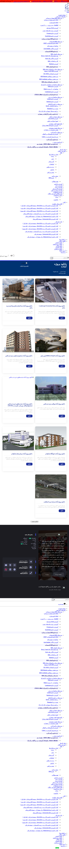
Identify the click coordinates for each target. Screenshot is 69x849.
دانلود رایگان (62, 241)
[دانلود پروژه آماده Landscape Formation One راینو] (51, 290)
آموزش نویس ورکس (56, 190)
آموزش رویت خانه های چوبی (50, 30)
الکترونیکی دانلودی (57, 204)
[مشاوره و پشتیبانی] (31, 562)
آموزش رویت (58, 187)
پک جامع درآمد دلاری (52, 139)
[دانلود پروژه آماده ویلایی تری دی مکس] (51, 388)
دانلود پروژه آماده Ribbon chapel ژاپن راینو (53, 356)
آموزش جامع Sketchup (52, 101)
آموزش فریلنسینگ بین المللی (50, 134)
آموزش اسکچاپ (57, 192)
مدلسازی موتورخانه (52, 46)
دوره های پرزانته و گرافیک (55, 104)
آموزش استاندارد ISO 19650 (51, 73)
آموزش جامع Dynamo (52, 33)
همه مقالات (55, 181)
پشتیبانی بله (25, 566)
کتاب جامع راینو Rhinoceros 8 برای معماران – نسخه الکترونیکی (41, 216)
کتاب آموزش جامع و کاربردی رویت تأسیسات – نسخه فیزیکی (41, 231)
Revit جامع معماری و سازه (51, 20)
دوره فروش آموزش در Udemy (50, 136)
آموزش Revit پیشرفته (52, 28)
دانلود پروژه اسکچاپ (24, 266)
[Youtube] (6, 565)
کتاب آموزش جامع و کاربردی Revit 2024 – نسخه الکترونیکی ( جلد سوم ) (39, 211)
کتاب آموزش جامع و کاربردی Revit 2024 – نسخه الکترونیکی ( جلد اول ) (39, 205)
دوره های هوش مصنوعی (55, 128)
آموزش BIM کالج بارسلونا (51, 71)
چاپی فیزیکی (58, 221)
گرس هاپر (51, 161)
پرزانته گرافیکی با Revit (52, 106)
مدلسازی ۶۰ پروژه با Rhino (51, 89)
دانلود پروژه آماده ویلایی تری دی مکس (54, 404)
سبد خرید (61, 604)
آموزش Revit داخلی (53, 118)
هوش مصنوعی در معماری (51, 129)
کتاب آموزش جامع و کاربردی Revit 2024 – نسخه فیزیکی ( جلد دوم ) (40, 226)
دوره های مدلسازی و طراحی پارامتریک (51, 84)
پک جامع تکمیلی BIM (52, 66)
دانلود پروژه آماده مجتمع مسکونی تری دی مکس (18, 356)
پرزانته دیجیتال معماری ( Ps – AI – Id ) (48, 111)
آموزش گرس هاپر (57, 189)
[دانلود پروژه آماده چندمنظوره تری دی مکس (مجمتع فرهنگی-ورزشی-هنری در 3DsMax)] (18, 388)
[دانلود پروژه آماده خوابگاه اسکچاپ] (51, 438)
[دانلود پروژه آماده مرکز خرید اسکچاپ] (51, 486)
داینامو (52, 169)
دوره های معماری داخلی (55, 117)
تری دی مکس (50, 167)
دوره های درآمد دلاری (56, 132)
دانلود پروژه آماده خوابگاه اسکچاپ (55, 454)
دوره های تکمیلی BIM (56, 54)
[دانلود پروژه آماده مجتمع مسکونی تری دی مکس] (18, 340)
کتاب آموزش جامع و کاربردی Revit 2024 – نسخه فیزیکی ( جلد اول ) (40, 223)
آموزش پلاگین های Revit (51, 58)
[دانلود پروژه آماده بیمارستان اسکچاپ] (18, 438)
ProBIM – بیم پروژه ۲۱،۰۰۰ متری (49, 25)
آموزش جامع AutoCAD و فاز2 (50, 125)
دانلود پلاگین (59, 246)
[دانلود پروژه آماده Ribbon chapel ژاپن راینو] (51, 340)
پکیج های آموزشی (61, 16)
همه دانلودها (55, 271)
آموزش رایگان (62, 151)
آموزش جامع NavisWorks (51, 36)
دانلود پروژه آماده (57, 244)
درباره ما (63, 252)
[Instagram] (14, 565)
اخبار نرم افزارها (53, 154)
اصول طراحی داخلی (52, 121)
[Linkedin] (10, 569)
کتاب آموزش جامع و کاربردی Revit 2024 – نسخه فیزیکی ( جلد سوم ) (40, 229)
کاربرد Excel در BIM (53, 61)
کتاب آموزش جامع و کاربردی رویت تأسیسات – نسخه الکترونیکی (40, 213)
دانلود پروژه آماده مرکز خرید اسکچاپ (54, 502)
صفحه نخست (62, 15)
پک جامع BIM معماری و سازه (50, 39)
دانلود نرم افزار (58, 249)
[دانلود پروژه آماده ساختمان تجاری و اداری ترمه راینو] (18, 290)
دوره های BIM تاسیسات (55, 41)
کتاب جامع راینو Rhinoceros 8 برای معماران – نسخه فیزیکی (42, 237)
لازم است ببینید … (57, 142)
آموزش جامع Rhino (53, 86)
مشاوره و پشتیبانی (23, 561)
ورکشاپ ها (62, 239)
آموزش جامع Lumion (52, 99)
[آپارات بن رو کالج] (6, 569)
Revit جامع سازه (54, 22)
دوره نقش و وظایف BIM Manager (49, 76)
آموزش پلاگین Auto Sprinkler (51, 48)
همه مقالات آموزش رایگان (55, 193)
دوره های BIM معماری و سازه (54, 18)
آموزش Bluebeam (53, 64)
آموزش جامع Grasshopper (51, 91)
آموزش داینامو (58, 184)
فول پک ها (63, 149)
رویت (52, 156)
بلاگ (61, 153)
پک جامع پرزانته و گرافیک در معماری (48, 114)
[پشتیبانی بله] (31, 567)
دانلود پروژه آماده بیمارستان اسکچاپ (21, 454)
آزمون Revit (62, 250)
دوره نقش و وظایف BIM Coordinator (48, 79)
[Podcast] (10, 565)
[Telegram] (14, 569)
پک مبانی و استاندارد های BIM (50, 82)
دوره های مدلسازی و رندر (55, 97)
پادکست (56, 199)
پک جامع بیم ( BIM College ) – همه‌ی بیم (47, 144)
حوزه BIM (51, 177)
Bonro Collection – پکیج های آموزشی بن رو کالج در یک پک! (42, 147)
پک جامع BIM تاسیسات (51, 51)
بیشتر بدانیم (55, 176)
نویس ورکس (50, 172)
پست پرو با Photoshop (52, 108)
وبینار (56, 197)
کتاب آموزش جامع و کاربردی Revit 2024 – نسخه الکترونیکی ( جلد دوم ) (39, 208)
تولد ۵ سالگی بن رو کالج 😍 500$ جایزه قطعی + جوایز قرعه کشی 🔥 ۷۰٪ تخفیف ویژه (44, 1)
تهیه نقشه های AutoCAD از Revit (49, 56)
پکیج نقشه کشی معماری (55, 124)
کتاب (64, 202)
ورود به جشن (17, 1)
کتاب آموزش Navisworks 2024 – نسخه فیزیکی (46, 234)
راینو (53, 159)
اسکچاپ (51, 164)
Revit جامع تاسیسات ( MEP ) (50, 43)
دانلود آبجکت (58, 242)
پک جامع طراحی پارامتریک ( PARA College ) (46, 94)
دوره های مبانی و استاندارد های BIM (52, 69)
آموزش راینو (58, 185)
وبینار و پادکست (58, 195)
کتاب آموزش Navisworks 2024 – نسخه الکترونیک (45, 219)
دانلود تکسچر (58, 247)
